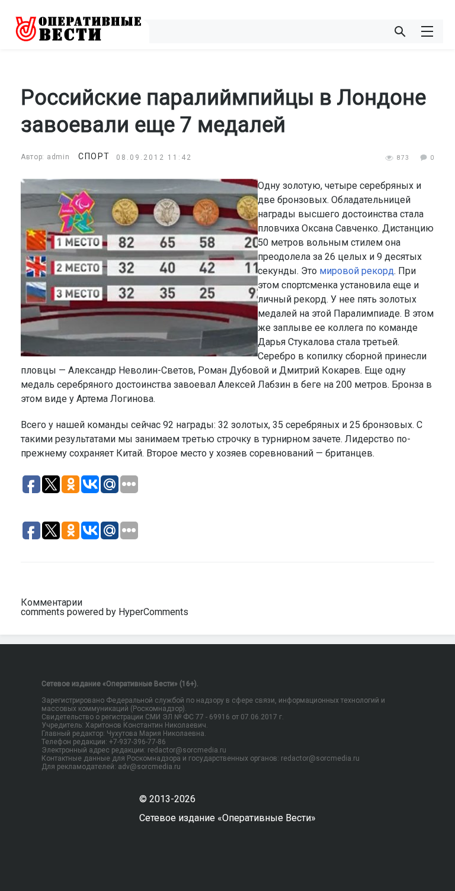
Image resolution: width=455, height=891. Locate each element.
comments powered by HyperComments (104, 611)
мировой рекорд (356, 270)
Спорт (94, 156)
